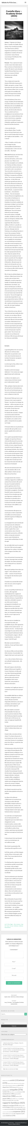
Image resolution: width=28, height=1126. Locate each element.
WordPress (23, 1122)
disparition (7, 1087)
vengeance (20, 1113)
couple (10, 1085)
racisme (16, 1100)
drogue (21, 1087)
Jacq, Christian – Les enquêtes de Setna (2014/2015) (14, 1002)
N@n (4, 1069)
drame (15, 1087)
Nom (14, 961)
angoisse (10, 1083)
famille (6, 1092)
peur (12, 1098)
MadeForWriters (16, 1124)
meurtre (17, 1093)
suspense (19, 1111)
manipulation (8, 1094)
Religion (9, 1107)
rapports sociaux (10, 1105)
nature (19, 1096)
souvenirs (5, 1111)
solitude (21, 1109)
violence (10, 1115)
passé (6, 1098)
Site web (14, 975)
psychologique (9, 1100)
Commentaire (14, 949)
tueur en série (11, 1113)
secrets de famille (10, 1109)
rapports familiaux (14, 1102)
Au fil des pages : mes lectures (12, 924)
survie (10, 1111)
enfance (6, 1090)
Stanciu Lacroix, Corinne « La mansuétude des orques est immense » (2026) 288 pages (14, 1050)
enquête (16, 1089)
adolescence (6, 1080)
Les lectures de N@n (13, 1069)
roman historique (18, 1107)
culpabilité (14, 1085)
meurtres (9, 1096)
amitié (14, 1080)
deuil (21, 1085)
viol (4, 1115)
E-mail (14, 968)
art (14, 1083)
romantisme (8, 927)
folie (11, 1092)
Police (17, 1098)
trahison (5, 1113)
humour (21, 1092)
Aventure (18, 1083)
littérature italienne (18, 926)
